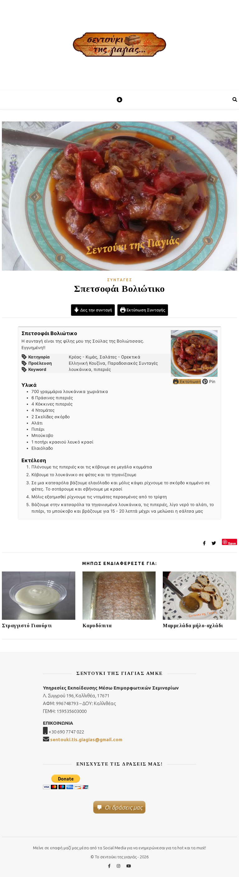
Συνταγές (119, 280)
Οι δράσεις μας (123, 807)
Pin (211, 381)
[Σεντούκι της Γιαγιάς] (119, 45)
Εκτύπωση (190, 381)
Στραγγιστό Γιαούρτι (27, 625)
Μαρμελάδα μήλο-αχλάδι (193, 625)
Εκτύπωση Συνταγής (145, 309)
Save (232, 543)
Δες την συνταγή (95, 309)
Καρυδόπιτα (97, 625)
